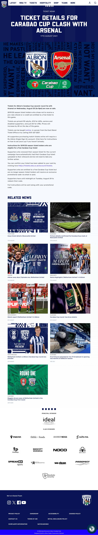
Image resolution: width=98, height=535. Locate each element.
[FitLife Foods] (38, 437)
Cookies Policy (74, 514)
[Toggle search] (95, 3)
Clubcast (61, 533)
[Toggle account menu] (89, 3)
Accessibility (53, 514)
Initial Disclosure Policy (57, 519)
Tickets (33, 3)
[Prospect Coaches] (82, 463)
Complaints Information (17, 524)
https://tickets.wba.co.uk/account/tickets (35, 166)
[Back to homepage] (4, 4)
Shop (56, 3)
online (28, 130)
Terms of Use (32, 519)
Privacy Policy (14, 514)
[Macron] (15, 437)
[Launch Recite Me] (92, 529)
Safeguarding (43, 524)
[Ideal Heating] (49, 421)
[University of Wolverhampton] (38, 463)
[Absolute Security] (49, 476)
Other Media (48, 533)
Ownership (34, 514)
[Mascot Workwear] (38, 450)
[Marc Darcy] (82, 450)
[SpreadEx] (15, 463)
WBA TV (22, 3)
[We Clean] (60, 463)
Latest (13, 3)
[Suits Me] (82, 437)
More (73, 3)
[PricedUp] (15, 450)
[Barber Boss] (60, 437)
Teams (64, 3)
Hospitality (45, 3)
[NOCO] (60, 450)
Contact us (12, 519)
